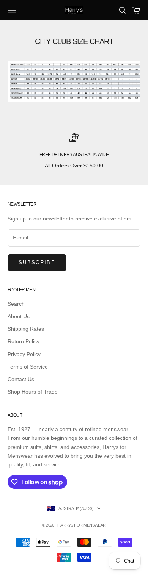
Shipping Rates (26, 329)
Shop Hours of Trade (33, 392)
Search (16, 304)
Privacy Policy (24, 354)
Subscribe (37, 262)
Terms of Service (28, 367)
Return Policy (23, 341)
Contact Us (21, 379)
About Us (19, 316)
